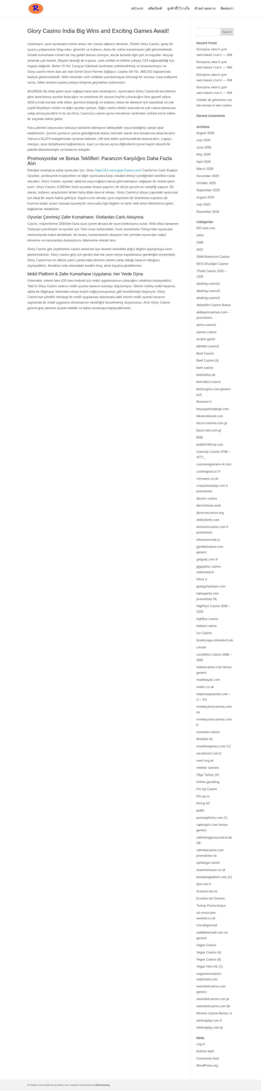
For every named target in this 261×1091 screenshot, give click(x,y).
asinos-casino (206, 332)
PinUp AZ (203, 803)
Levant (201, 647)
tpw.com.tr (203, 884)
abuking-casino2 (208, 283)
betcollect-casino (208, 382)
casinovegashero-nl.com (213, 464)
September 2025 (208, 190)
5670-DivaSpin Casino (212, 264)
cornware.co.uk (207, 478)
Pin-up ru (202, 796)
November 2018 (207, 212)
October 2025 (206, 183)
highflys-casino (207, 619)
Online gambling (207, 782)
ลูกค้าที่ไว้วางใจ (178, 8)
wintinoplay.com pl (209, 1027)
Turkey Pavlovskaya (210, 905)
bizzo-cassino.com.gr (211, 423)
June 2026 (203, 147)
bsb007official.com (209, 444)
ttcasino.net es (206, 891)
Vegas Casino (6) (208, 959)
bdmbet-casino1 (207, 346)
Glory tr (201, 579)
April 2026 (203, 162)
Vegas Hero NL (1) (209, 966)
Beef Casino (205, 353)
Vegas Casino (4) (208, 952)
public (200, 810)
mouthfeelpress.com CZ (213, 746)
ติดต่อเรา (227, 8)
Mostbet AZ (204, 739)
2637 (199, 249)
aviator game (205, 339)
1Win (200, 235)
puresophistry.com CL (212, 817)
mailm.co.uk (205, 687)
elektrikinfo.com (207, 520)
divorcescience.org (210, 513)
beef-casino (204, 368)
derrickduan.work (208, 505)
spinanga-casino (208, 863)
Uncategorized (206, 925)
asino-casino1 (206, 325)
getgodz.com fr (207, 559)
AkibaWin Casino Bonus (213, 305)
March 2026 (204, 169)
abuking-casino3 (208, 291)
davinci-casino (206, 498)
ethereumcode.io (208, 539)
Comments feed (207, 1058)
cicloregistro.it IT (208, 471)
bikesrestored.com (209, 416)
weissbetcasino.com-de (213, 1006)
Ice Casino (204, 633)
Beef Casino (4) (207, 360)
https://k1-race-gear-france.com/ (118, 170)
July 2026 (203, 140)
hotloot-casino (206, 626)
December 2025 (207, 176)
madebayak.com (208, 680)
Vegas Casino (206, 945)
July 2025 (203, 204)
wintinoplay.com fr (209, 1020)
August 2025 (205, 197)
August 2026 (205, 133)
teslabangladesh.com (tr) (214, 877)
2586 (199, 242)
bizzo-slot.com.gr (208, 430)
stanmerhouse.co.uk (210, 870)
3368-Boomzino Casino (212, 257)
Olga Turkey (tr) (207, 775)
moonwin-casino (208, 732)
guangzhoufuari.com (210, 586)
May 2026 (203, 154)
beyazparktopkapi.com (212, 409)
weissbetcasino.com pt (212, 999)
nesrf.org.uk (205, 760)
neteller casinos (207, 768)
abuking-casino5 (208, 298)
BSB (199, 437)
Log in (200, 1044)
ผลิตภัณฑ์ (155, 8)
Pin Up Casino (206, 789)
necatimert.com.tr (209, 753)
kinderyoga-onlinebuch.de (214, 640)
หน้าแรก (137, 8)
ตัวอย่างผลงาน (205, 8)
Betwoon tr (204, 402)
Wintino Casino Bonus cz (214, 1013)
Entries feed (205, 1051)
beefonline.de (205, 375)
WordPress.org (207, 1065)
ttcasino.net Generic (210, 898)
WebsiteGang (102, 1085)
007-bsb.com (205, 228)
